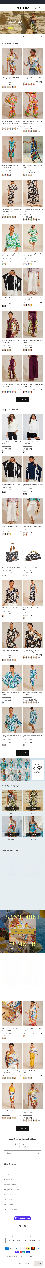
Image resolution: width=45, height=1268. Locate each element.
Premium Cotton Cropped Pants (32, 526)
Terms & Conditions (11, 1209)
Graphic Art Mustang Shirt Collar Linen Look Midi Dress (32, 254)
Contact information (23, 1263)
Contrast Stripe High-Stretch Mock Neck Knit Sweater (33, 485)
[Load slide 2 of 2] (23, 36)
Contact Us (8, 1180)
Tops (11, 813)
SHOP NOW (22, 770)
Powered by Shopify (22, 1256)
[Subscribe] (38, 1153)
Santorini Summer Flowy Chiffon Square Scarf (32, 1029)
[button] (4, 7)
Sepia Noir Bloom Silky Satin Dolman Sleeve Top (31, 651)
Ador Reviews (9, 1175)
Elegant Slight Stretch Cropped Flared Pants (32, 299)
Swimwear (32, 840)
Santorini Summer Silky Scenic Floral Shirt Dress (11, 78)
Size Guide (8, 1199)
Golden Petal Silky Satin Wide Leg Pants (33, 210)
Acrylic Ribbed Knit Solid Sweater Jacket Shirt (12, 442)
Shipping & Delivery (11, 1190)
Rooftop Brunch (10, 908)
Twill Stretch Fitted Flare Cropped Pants (32, 1071)
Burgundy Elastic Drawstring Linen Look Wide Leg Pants (33, 385)
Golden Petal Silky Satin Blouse (11, 608)
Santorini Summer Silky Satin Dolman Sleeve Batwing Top (10, 989)
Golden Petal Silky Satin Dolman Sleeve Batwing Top (11, 210)
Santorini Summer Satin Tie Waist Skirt (11, 1111)
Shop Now (22, 23)
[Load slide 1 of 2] (21, 36)
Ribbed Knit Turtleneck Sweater (11, 298)
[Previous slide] (17, 36)
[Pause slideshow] (42, 36)
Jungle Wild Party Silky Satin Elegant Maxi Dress (10, 166)
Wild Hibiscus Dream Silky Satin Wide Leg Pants (32, 122)
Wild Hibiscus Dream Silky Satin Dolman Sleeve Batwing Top (11, 122)
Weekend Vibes (31, 908)
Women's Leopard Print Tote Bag (11, 567)
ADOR (14, 1256)
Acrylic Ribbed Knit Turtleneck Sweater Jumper (32, 442)
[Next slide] (27, 36)
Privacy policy (12, 1260)
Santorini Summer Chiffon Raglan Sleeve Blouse (11, 1071)
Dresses (10, 840)
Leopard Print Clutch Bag (30, 567)
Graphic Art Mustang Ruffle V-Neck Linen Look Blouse (11, 254)
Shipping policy (34, 1260)
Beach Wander (11, 880)
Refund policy (34, 1256)
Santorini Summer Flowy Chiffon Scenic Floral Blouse (32, 78)
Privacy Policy (9, 1204)
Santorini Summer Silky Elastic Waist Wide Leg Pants (32, 989)
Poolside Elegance (31, 880)
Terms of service (23, 1260)
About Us (7, 1170)
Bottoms (31, 813)
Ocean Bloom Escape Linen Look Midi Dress (32, 736)
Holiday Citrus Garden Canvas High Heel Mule (10, 1029)
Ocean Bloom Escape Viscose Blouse (10, 693)
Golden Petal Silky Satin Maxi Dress (31, 608)
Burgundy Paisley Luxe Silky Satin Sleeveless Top (12, 385)
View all (22, 399)
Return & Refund (10, 1194)
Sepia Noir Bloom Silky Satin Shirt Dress (12, 651)
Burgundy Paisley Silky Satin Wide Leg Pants (33, 341)
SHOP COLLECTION (22, 931)
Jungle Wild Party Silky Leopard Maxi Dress (32, 166)
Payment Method (10, 1184)
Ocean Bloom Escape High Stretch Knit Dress (33, 693)
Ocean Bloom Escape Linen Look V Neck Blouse (11, 736)
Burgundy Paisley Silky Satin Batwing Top (10, 341)
